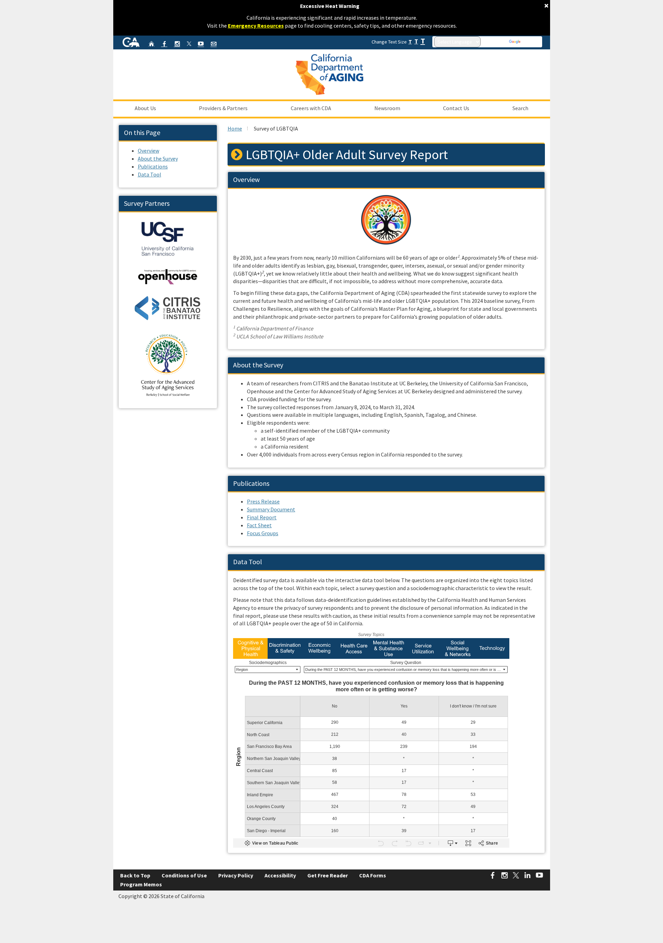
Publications (153, 166)
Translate (531, 42)
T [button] (410, 41)
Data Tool (149, 174)
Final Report (262, 517)
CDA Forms (372, 875)
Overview (148, 150)
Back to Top (135, 875)
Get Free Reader (327, 875)
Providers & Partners (223, 108)
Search (520, 108)
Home (235, 128)
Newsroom (387, 108)
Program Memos (141, 884)
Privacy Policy (235, 875)
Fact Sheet (259, 525)
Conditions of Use (184, 875)
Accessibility (280, 875)
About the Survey (158, 158)
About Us (145, 108)
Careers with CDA (311, 108)
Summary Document (271, 509)
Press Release (263, 501)
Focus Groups (262, 533)
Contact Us (456, 108)
